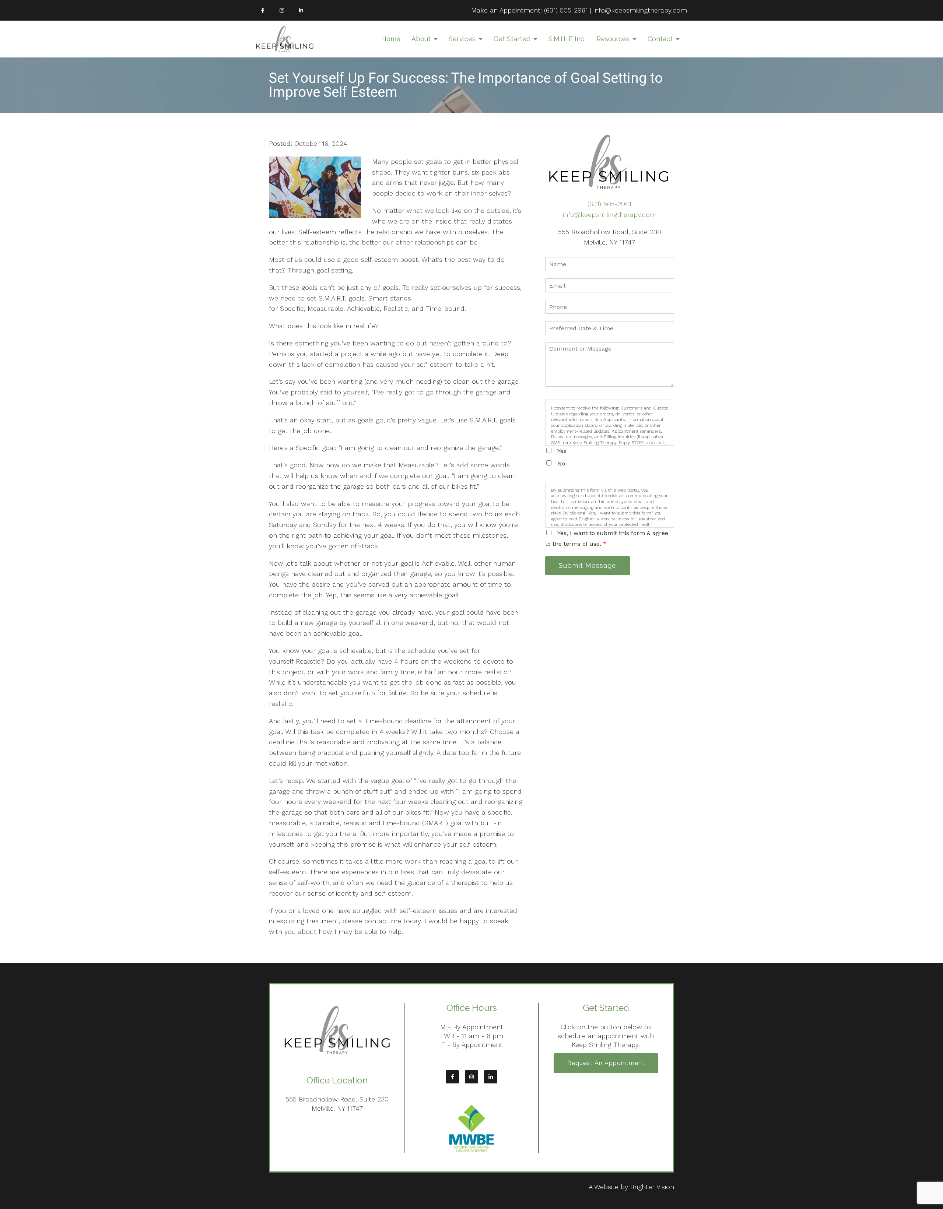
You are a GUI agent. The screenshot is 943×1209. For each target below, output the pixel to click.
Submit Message (587, 565)
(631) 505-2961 (566, 10)
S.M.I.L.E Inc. (566, 39)
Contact (660, 39)
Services (462, 39)
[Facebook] (262, 10)
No (561, 463)
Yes (562, 450)
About (421, 39)
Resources (613, 39)
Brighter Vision (652, 1187)
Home (390, 39)
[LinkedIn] (301, 10)
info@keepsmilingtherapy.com (640, 10)
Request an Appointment (606, 1062)
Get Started (512, 39)
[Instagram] (281, 10)
